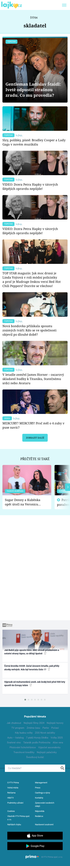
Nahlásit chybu (14, 824)
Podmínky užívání (15, 803)
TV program (17, 727)
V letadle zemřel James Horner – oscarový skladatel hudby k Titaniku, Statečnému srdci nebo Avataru (33, 378)
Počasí (55, 727)
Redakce (39, 816)
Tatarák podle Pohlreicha (36, 742)
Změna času (33, 727)
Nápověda (39, 811)
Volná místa (12, 787)
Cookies (11, 811)
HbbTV (10, 798)
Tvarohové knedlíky (24, 752)
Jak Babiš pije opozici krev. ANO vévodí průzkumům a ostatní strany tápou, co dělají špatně (31, 652)
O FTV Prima (13, 782)
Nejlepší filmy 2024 (34, 723)
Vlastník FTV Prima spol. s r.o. (18, 818)
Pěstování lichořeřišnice (23, 747)
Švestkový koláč (35, 757)
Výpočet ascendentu (49, 747)
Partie (45, 727)
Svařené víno (14, 742)
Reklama (11, 792)
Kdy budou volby (24, 732)
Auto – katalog (15, 737)
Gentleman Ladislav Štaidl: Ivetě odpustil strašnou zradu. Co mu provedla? (33, 89)
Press (37, 787)
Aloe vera (58, 742)
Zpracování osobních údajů (44, 804)
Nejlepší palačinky (47, 752)
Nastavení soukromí (44, 824)
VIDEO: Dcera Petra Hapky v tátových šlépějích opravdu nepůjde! (30, 186)
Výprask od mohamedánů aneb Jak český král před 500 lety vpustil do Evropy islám (34, 684)
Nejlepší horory (55, 723)
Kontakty (39, 798)
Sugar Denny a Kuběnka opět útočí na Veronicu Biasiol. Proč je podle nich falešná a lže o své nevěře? (24, 502)
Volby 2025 (57, 737)
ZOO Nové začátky (45, 732)
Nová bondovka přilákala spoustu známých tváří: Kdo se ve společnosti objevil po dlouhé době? (29, 330)
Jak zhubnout (14, 723)
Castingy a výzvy (42, 792)
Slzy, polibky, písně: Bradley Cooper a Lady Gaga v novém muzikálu (34, 142)
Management (41, 782)
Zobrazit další (35, 437)
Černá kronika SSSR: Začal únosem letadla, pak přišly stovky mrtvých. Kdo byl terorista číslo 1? (31, 668)
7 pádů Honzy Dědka (37, 737)
